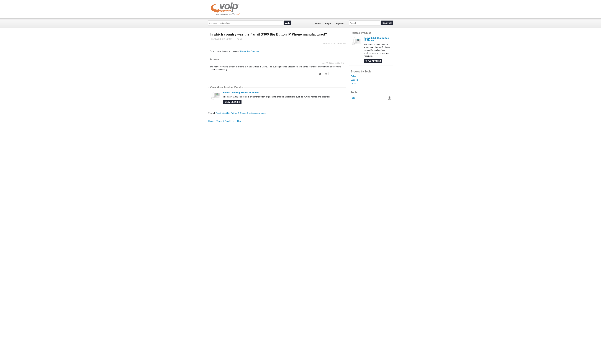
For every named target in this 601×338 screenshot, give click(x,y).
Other (353, 83)
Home (318, 23)
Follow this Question (249, 51)
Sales (353, 76)
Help (353, 97)
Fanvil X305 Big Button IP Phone (241, 92)
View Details (232, 101)
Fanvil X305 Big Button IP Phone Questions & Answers (241, 113)
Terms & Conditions (225, 121)
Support (354, 80)
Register (340, 23)
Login (328, 23)
